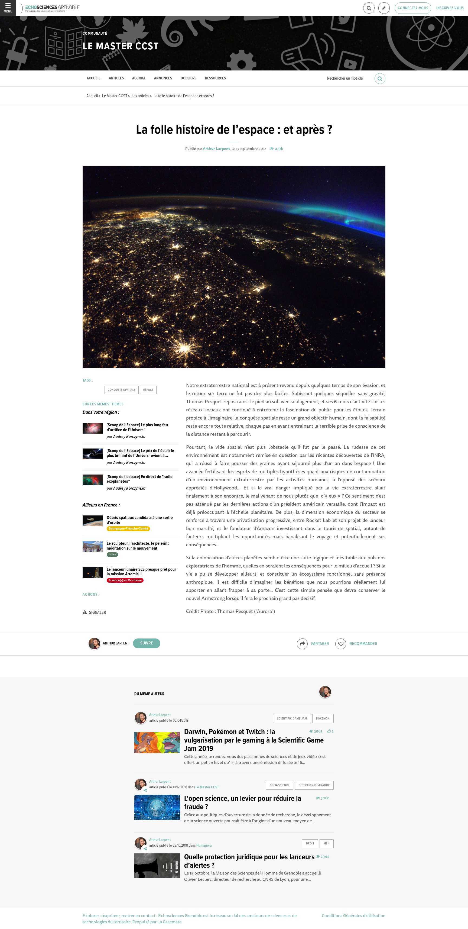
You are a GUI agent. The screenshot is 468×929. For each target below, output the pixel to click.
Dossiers (188, 78)
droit (310, 844)
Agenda (138, 78)
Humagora (204, 845)
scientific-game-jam (292, 719)
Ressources (215, 78)
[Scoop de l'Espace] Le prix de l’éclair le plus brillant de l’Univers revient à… (140, 453)
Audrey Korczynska (129, 437)
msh (327, 844)
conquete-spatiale (121, 390)
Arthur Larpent (216, 148)
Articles (116, 78)
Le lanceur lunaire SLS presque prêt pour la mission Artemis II (141, 572)
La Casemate (169, 921)
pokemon (323, 719)
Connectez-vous (413, 8)
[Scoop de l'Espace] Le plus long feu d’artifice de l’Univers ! (137, 427)
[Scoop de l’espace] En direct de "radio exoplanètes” (140, 479)
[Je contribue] (384, 8)
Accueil (93, 78)
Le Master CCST (121, 46)
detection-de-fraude (314, 785)
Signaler (97, 612)
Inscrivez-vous (450, 8)
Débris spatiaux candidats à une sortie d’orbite (140, 520)
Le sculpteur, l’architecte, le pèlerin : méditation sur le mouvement (138, 546)
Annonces (163, 78)
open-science (280, 785)
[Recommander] (340, 643)
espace (148, 390)
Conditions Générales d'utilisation (353, 915)
